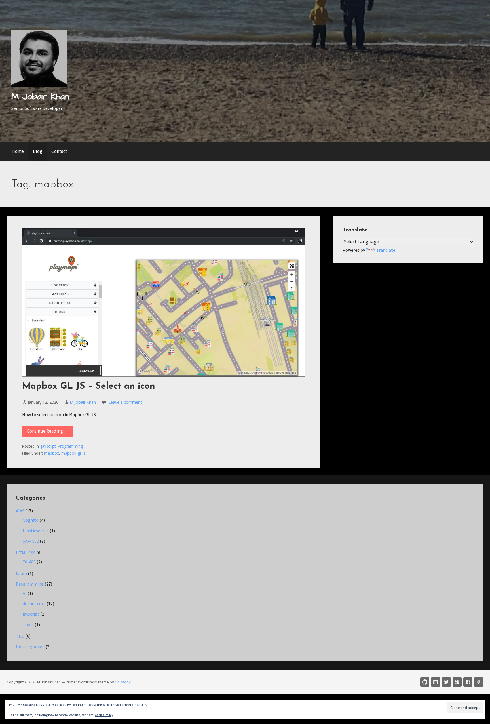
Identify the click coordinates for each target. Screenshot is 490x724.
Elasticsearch (36, 530)
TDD (20, 636)
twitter (446, 682)
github (424, 682)
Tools (28, 624)
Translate (385, 250)
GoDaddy (123, 682)
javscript (48, 446)
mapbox (51, 453)
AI (25, 593)
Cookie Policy (104, 715)
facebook (467, 682)
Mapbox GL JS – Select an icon (88, 386)
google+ (457, 682)
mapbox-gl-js (73, 453)
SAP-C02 (31, 541)
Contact (59, 151)
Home (18, 151)
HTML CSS (25, 552)
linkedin (435, 682)
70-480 (29, 562)
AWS (20, 510)
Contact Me (478, 682)
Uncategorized (30, 646)
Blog (37, 151)
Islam (21, 573)
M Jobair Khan (40, 96)
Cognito (31, 520)
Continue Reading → (48, 431)
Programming (70, 446)
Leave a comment (125, 402)
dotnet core (34, 603)
